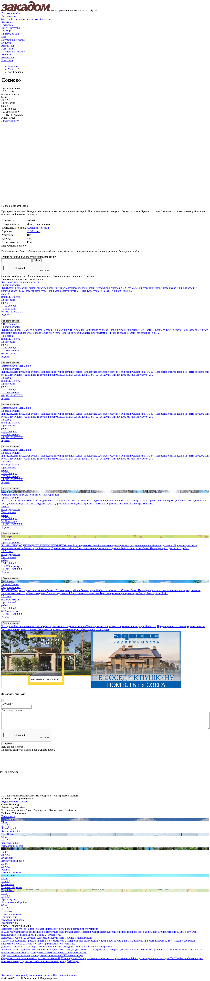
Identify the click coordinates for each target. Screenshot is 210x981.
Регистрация (13, 19)
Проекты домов (10, 33)
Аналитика (7, 45)
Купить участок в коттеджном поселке (64, 626)
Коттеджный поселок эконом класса (21, 626)
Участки (6, 30)
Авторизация (8, 16)
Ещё (3, 36)
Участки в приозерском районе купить (60, 629)
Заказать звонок (10, 120)
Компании (7, 48)
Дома (29, 975)
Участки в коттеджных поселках (19, 629)
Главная (12, 66)
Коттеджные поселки (13, 39)
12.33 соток (33, 231)
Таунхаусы (7, 25)
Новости (6, 42)
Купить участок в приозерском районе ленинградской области (121, 626)
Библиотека (70, 975)
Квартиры (7, 22)
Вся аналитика (9, 922)
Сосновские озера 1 (38, 227)
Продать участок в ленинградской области (181, 626)
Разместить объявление (39, 19)
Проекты (47, 975)
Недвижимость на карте (14, 801)
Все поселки (8, 816)
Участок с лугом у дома (95, 629)
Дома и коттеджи (11, 27)
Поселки (58, 975)
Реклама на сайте (11, 13)
